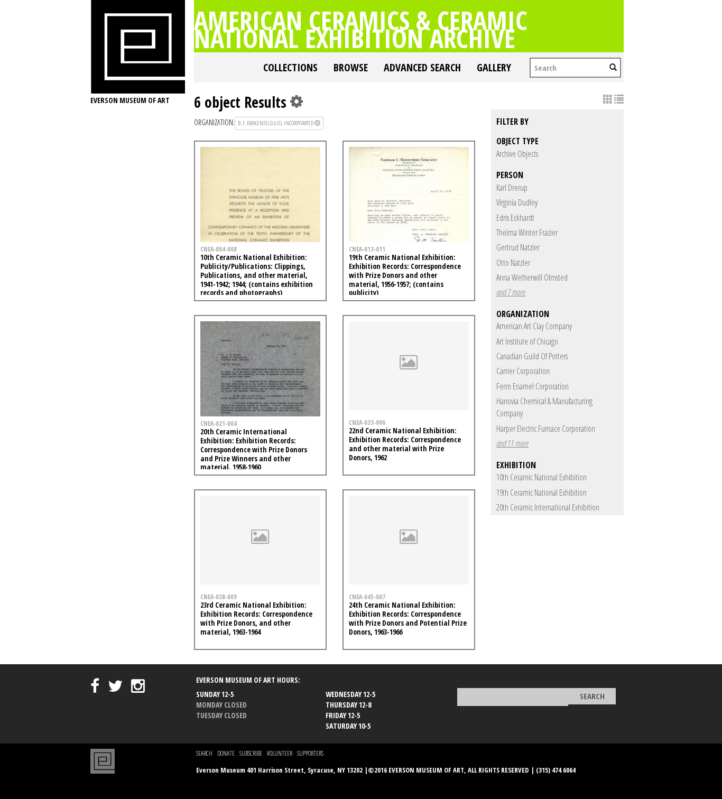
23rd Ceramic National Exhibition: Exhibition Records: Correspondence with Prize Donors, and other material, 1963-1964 (256, 618)
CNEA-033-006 (367, 422)
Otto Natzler (513, 262)
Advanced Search (422, 67)
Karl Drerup (511, 187)
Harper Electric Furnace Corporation (545, 428)
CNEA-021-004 (218, 423)
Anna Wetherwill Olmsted (532, 277)
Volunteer (279, 753)
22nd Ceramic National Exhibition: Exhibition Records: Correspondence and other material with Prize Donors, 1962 (405, 443)
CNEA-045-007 (367, 596)
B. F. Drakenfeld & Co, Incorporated (276, 123)
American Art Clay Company (534, 326)
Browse (351, 67)
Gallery (494, 67)
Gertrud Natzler (518, 247)
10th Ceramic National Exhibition (541, 477)
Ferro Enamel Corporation (532, 386)
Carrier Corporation (523, 371)
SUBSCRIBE (250, 753)
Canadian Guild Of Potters (532, 356)
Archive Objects (517, 154)
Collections (290, 67)
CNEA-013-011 (367, 249)
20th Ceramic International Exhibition (547, 507)
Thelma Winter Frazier (527, 232)
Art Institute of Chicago (527, 341)
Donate (226, 753)
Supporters (310, 753)
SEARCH (204, 753)
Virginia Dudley (517, 202)
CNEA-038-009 (218, 596)
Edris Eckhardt (515, 218)
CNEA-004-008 (218, 249)
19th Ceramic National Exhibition (541, 492)
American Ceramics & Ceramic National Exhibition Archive (360, 29)
